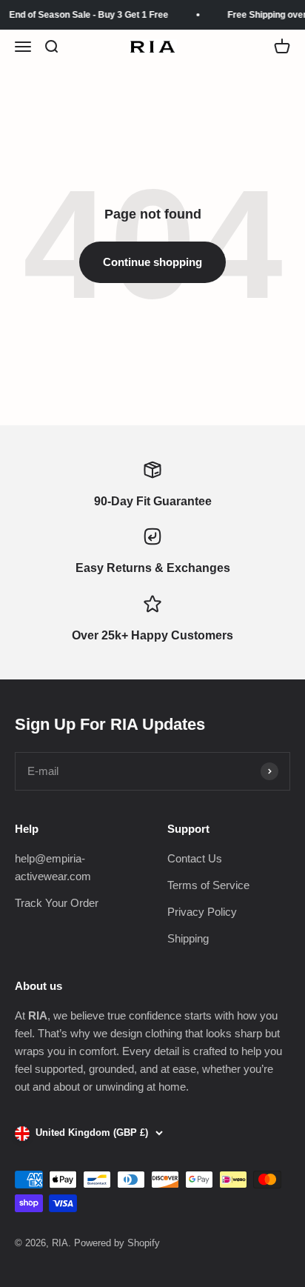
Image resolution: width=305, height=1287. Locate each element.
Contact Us (194, 858)
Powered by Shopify (117, 1242)
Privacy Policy (202, 911)
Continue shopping (152, 262)
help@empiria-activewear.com (53, 867)
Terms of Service (208, 885)
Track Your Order (56, 903)
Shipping (188, 938)
